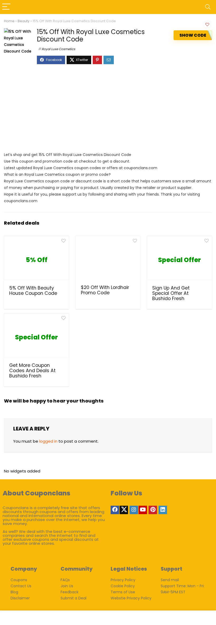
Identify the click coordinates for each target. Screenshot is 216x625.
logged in (48, 441)
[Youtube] (143, 510)
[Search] (208, 7)
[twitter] (124, 510)
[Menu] (6, 7)
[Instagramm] (134, 510)
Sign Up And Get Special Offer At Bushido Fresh (171, 293)
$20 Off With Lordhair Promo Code (105, 290)
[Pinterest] (153, 510)
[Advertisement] (108, 111)
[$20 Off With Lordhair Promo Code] (108, 260)
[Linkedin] (163, 510)
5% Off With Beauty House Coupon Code (33, 290)
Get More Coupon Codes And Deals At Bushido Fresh (32, 370)
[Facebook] (115, 510)
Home (9, 21)
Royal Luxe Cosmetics (58, 49)
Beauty (24, 21)
